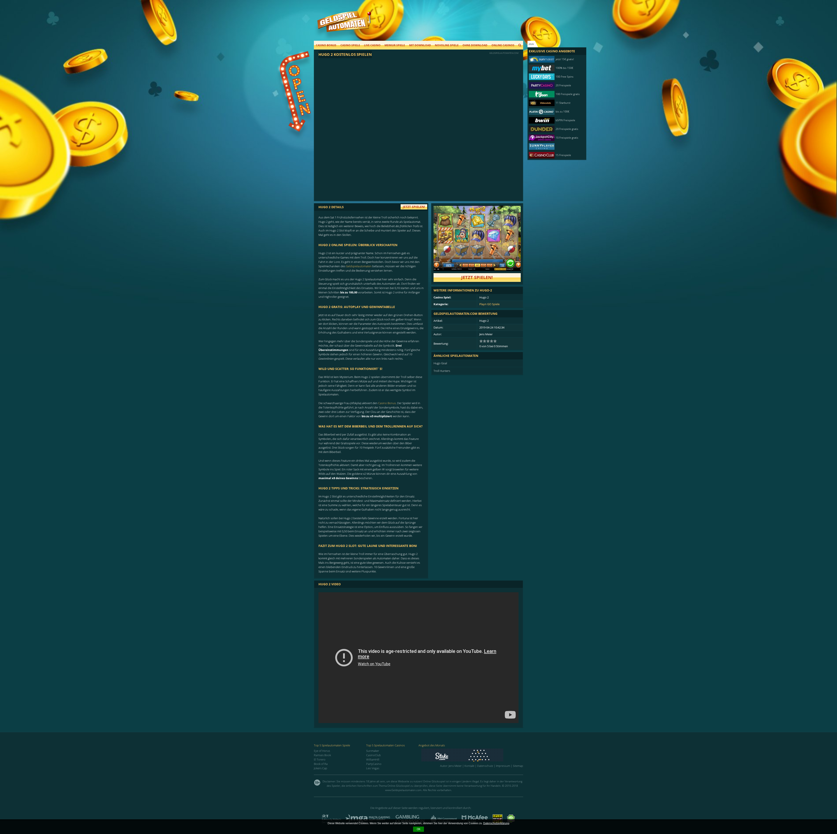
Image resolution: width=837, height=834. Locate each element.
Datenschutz (485, 766)
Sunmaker (372, 751)
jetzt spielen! (414, 207)
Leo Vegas (372, 768)
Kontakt (469, 766)
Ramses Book (322, 755)
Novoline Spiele (447, 45)
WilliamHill (372, 759)
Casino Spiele (350, 45)
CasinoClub (373, 755)
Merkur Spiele (394, 45)
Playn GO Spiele (489, 304)
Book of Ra (321, 764)
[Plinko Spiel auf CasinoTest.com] (472, 755)
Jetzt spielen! (477, 277)
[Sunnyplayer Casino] (555, 146)
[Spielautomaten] (344, 26)
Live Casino (372, 45)
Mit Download (420, 45)
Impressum (503, 766)
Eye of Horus (322, 751)
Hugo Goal (440, 363)
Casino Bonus (326, 45)
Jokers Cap (320, 768)
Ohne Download (475, 45)
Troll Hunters (442, 371)
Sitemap (518, 766)
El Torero (319, 759)
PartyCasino (373, 764)
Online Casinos (503, 45)
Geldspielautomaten (359, 266)
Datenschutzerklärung (496, 823)
